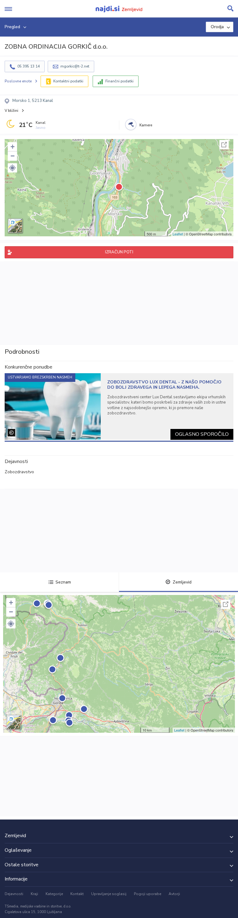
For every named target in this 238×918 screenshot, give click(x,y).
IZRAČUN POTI (119, 252)
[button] (12, 168)
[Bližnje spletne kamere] (130, 124)
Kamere (145, 125)
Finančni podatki (119, 81)
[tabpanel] (119, 406)
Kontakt (77, 893)
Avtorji (174, 893)
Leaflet (178, 233)
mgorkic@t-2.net (74, 66)
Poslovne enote (18, 81)
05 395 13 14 (28, 66)
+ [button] (13, 147)
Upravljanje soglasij (108, 893)
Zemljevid (182, 582)
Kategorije (54, 893)
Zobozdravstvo (19, 472)
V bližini (11, 110)
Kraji (34, 893)
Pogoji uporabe (147, 893)
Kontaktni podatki (68, 81)
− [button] (13, 156)
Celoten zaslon (224, 144)
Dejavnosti (14, 893)
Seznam (63, 582)
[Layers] (15, 226)
